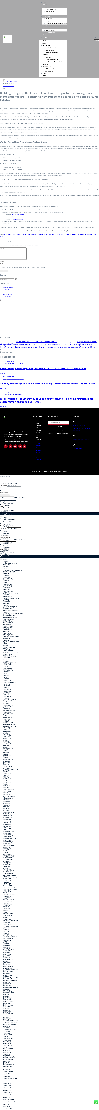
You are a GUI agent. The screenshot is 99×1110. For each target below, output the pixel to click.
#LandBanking (25, 344)
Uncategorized (7, 297)
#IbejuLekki (59, 341)
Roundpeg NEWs (7, 294)
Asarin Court (49, 18)
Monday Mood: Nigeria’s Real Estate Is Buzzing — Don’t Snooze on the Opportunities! (48, 383)
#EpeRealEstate (32, 341)
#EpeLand (20, 341)
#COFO (14, 341)
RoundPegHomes (82, 234)
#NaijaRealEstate (44, 344)
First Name (3, 483)
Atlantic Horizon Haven (52, 14)
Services (45, 25)
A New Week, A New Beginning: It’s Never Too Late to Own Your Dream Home (43, 368)
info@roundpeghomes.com (81, 440)
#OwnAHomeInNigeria (53, 344)
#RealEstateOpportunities (22, 347)
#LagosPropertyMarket (87, 341)
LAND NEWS (6, 86)
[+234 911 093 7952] (74, 445)
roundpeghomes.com (21, 210)
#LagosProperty (72, 342)
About (45, 5)
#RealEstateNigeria (8, 347)
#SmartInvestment (74, 347)
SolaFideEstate (91, 234)
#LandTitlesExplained (36, 344)
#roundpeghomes (36, 347)
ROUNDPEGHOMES (12, 81)
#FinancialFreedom (48, 341)
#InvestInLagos (65, 341)
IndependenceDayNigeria (30, 234)
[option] (13, 501)
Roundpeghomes (17, 217)
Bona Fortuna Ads (8, 287)
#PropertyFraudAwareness (64, 344)
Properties (46, 7)
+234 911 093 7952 (78, 449)
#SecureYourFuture (58, 347)
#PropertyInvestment (81, 344)
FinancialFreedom (18, 234)
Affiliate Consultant (51, 30)
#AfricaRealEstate (3, 341)
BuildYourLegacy (7, 234)
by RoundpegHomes (8, 361)
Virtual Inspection (49, 32)
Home (44, 2)
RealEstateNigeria (71, 234)
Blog (44, 35)
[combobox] (5, 495)
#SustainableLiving (87, 347)
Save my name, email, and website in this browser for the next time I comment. (24, 267)
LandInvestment (49, 234)
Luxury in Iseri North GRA (52, 21)
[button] (95, 38)
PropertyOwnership (60, 234)
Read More (3, 373)
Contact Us (39, 439)
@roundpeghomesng (18, 214)
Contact (46, 37)
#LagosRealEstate (9, 344)
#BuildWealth (10, 341)
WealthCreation (4, 237)
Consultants (47, 28)
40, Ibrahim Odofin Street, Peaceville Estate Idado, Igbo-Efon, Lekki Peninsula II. (83, 428)
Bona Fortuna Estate (51, 9)
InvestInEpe (41, 234)
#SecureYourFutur (50, 347)
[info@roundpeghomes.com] (74, 436)
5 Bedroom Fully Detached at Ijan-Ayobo (56, 23)
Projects (46, 16)
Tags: (1, 234)
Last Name (3, 485)
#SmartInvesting (67, 347)
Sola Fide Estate (50, 11)
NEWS (12, 86)
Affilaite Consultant (39, 429)
